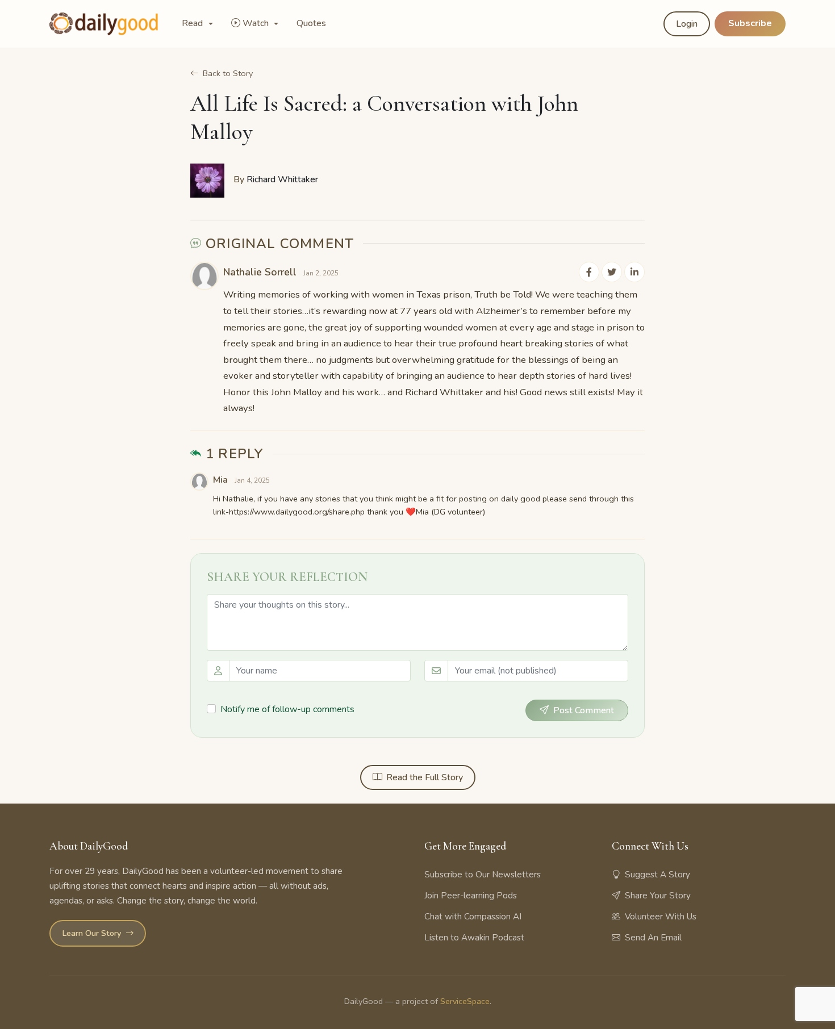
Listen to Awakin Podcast (474, 937)
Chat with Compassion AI (472, 916)
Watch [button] (257, 23)
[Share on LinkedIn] (634, 272)
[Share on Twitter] (612, 272)
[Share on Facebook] (589, 272)
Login (687, 24)
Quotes (311, 23)
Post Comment (583, 710)
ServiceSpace (465, 1001)
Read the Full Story (424, 777)
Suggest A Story (657, 874)
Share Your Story (658, 895)
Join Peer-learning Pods (470, 895)
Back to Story (228, 73)
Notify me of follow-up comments (287, 709)
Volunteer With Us (660, 916)
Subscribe (750, 23)
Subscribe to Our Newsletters (482, 874)
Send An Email (653, 937)
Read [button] (193, 23)
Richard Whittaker (282, 179)
